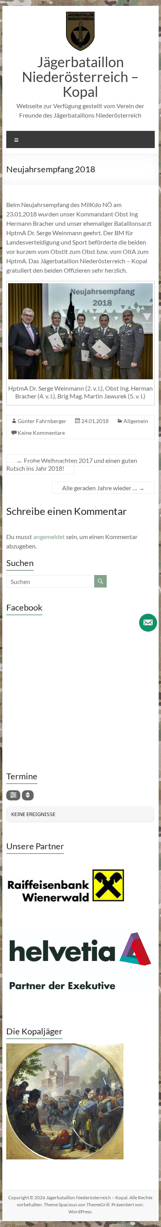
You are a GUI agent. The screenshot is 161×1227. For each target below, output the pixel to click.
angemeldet (49, 536)
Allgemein (135, 421)
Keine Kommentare (41, 432)
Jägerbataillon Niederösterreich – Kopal (80, 76)
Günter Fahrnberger (42, 421)
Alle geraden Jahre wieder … (103, 487)
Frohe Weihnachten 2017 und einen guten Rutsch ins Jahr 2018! (71, 464)
